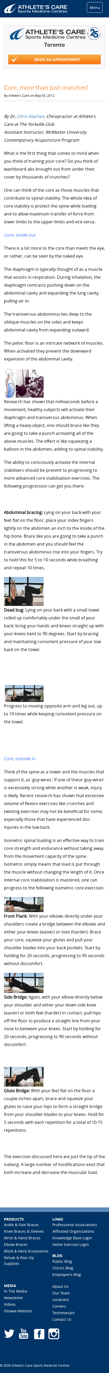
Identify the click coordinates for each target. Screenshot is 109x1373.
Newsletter (13, 1297)
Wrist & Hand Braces (22, 1237)
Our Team (61, 1292)
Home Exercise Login (70, 1244)
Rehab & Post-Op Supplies (19, 1260)
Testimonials (63, 1312)
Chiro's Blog (62, 1267)
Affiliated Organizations (73, 1231)
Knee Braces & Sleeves (24, 1231)
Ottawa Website (18, 1310)
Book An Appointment (57, 59)
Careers (59, 1306)
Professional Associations (74, 1224)
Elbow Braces (16, 1244)
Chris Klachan (30, 116)
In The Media (15, 1291)
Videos (10, 1304)
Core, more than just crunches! (46, 87)
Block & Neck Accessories (26, 1251)
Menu (95, 7)
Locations (60, 1299)
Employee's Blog (66, 1274)
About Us (60, 1286)
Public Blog (62, 1261)
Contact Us (61, 1319)
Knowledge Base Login (72, 1237)
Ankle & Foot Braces (21, 1224)
